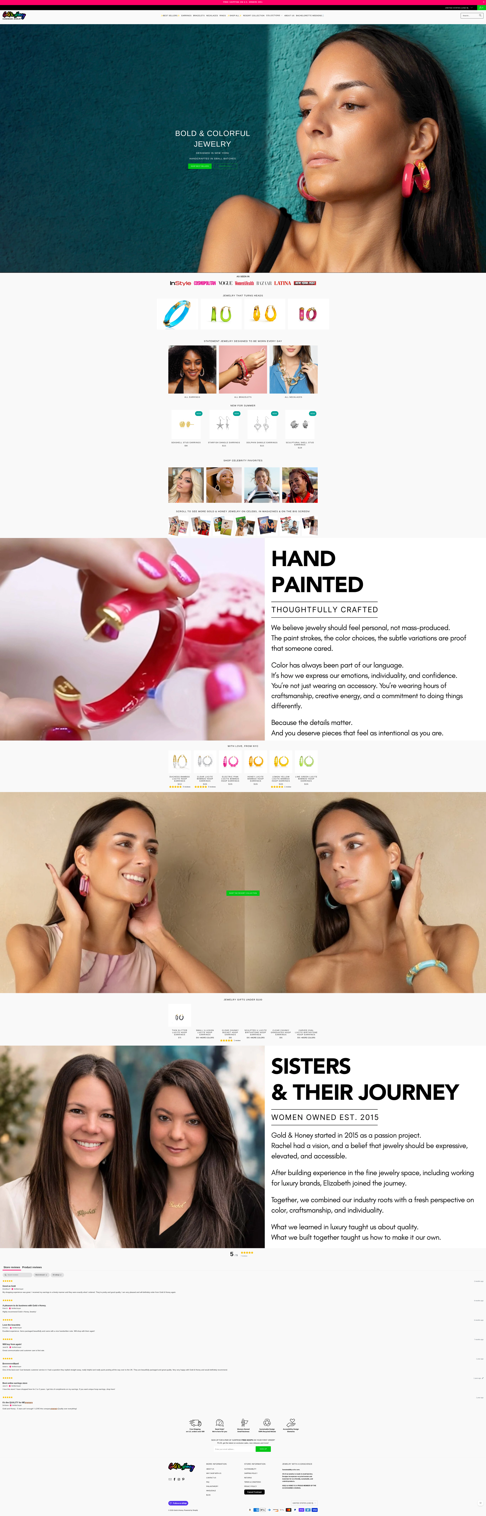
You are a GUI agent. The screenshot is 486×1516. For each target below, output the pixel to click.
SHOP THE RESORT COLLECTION (243, 893)
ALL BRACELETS (243, 371)
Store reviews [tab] (12, 1267)
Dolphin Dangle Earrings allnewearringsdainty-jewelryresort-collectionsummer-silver (262, 424)
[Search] (480, 15)
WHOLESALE (211, 1491)
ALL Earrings (192, 371)
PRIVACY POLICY (250, 1486)
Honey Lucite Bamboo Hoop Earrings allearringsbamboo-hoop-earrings (255, 761)
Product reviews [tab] (32, 1267)
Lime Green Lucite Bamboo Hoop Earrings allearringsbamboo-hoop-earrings (306, 761)
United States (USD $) (457, 8)
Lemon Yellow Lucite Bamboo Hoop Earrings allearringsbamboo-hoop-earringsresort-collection (281, 761)
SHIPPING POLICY (250, 1473)
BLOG (208, 1495)
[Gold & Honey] (14, 15)
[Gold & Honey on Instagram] (179, 1479)
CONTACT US (211, 1478)
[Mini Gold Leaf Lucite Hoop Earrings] (308, 314)
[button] (274, 16)
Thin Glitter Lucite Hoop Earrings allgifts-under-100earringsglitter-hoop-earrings (179, 1015)
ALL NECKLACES (294, 371)
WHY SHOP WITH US (213, 1473)
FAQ (207, 1482)
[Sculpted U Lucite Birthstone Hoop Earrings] (221, 314)
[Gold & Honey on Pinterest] (183, 1479)
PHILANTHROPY (212, 1486)
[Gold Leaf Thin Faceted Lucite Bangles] (177, 314)
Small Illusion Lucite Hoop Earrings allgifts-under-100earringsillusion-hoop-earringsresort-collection (205, 1015)
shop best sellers (200, 166)
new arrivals (225, 166)
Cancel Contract (254, 1492)
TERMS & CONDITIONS (252, 1482)
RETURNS (248, 1478)
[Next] (316, 526)
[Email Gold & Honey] (170, 1479)
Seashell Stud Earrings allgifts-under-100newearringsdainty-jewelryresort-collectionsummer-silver (186, 424)
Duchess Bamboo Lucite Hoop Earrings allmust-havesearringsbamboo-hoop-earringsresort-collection (179, 761)
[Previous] (170, 526)
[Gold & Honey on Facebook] (175, 1479)
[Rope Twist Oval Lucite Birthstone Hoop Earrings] (264, 314)
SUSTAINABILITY (250, 1469)
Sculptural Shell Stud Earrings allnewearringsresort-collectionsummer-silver (300, 424)
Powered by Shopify (191, 1510)
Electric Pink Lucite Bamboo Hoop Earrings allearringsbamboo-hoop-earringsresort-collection (230, 761)
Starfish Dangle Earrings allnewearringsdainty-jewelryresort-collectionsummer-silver (224, 424)
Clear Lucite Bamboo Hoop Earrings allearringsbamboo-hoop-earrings (205, 761)
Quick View (186, 430)
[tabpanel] (243, 1342)
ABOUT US (210, 1469)
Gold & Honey (178, 1510)
